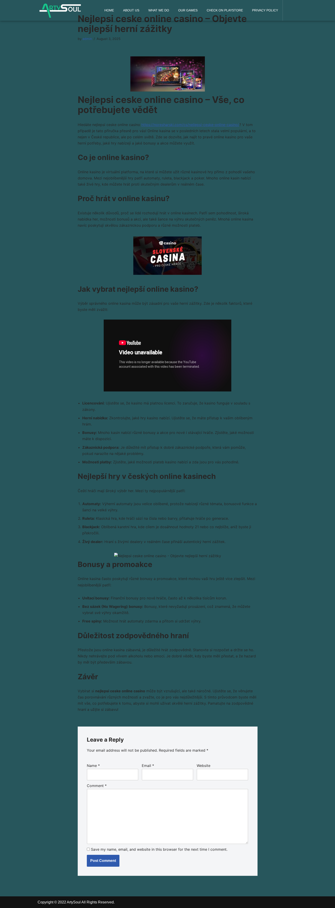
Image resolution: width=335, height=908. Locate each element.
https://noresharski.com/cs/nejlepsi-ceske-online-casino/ (190, 124)
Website (203, 765)
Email (148, 765)
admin (87, 39)
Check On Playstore (225, 10)
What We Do (158, 10)
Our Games (188, 10)
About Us (131, 10)
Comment (97, 785)
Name (93, 765)
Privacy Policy (265, 10)
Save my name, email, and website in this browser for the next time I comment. (159, 849)
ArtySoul (73, 902)
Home (109, 10)
